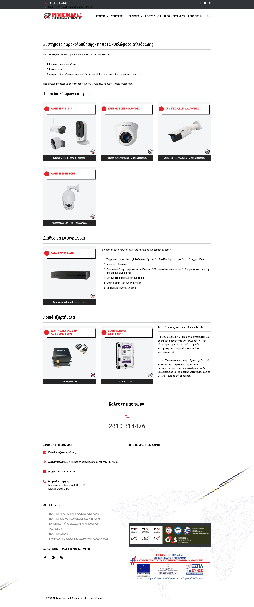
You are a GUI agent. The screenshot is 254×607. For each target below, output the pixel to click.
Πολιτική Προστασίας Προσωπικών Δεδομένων (75, 513)
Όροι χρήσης (55, 528)
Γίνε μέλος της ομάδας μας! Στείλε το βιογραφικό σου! (78, 538)
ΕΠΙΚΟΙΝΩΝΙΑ (195, 16)
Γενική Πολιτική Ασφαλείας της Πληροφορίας (73, 523)
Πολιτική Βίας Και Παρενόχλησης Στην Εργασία (74, 518)
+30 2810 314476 (57, 3)
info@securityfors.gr (66, 452)
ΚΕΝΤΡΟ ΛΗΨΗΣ (153, 16)
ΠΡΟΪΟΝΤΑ (134, 16)
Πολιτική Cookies (58, 533)
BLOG (167, 16)
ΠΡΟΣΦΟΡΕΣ (179, 16)
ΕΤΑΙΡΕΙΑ (100, 16)
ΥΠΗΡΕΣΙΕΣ (117, 16)
